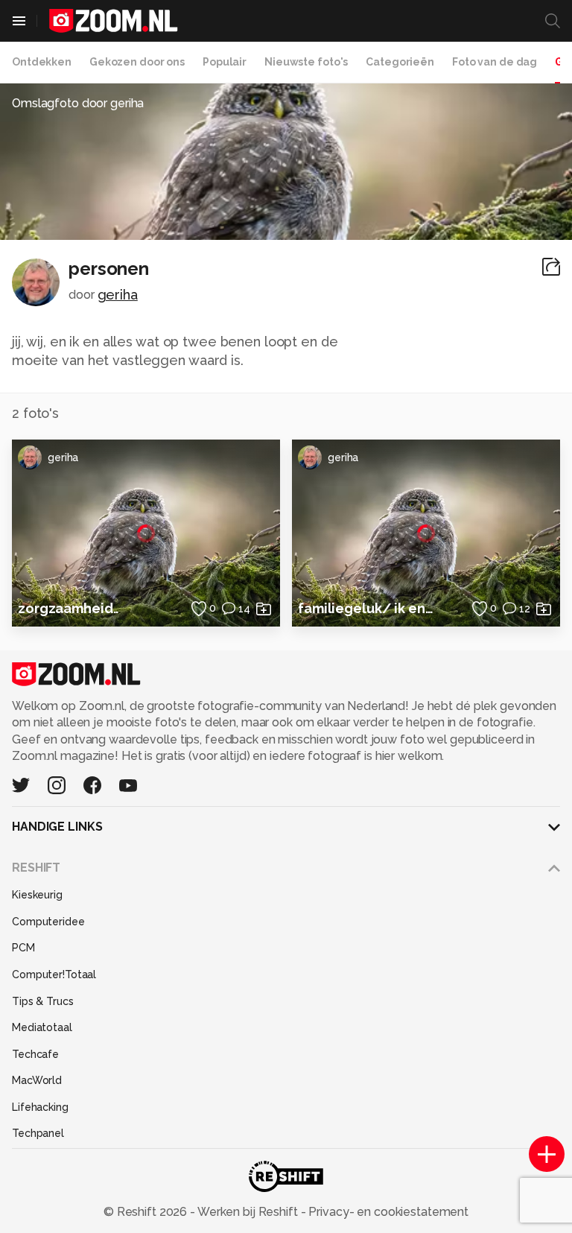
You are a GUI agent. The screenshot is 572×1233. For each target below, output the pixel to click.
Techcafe (35, 1054)
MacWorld (37, 1080)
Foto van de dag (494, 62)
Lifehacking (40, 1107)
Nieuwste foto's (306, 62)
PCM (23, 948)
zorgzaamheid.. (68, 608)
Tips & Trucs (43, 1001)
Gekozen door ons (137, 62)
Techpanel (38, 1133)
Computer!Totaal (54, 974)
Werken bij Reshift (248, 1212)
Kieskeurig (37, 895)
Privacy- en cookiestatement (386, 1212)
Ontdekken (42, 62)
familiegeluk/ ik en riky (366, 608)
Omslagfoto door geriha (78, 103)
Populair (225, 62)
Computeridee (48, 922)
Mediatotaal (42, 1027)
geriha (118, 294)
